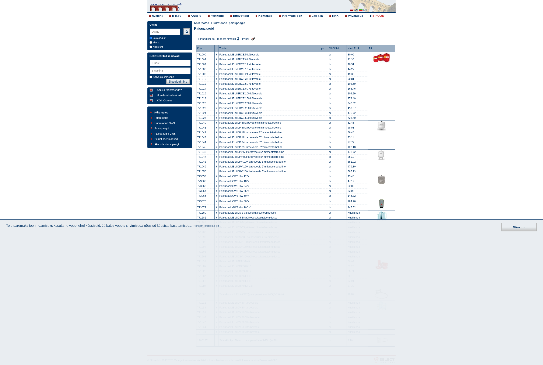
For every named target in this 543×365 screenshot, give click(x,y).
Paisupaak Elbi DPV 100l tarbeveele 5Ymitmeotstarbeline (252, 161)
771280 (201, 212)
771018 (201, 98)
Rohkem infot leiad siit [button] (206, 226)
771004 (201, 64)
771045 (201, 147)
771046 (201, 152)
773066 (201, 195)
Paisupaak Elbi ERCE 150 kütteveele (240, 98)
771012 (201, 83)
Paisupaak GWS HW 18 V (234, 181)
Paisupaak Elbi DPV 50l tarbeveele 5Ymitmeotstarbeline (251, 152)
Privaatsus (355, 15)
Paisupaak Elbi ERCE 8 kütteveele (239, 59)
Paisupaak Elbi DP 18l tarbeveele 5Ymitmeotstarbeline (251, 137)
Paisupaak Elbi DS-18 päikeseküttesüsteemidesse (248, 217)
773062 (201, 186)
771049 (201, 166)
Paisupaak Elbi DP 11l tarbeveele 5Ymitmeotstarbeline (250, 132)
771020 (201, 103)
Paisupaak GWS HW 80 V (234, 201)
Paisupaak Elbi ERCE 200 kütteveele (240, 103)
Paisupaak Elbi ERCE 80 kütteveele (240, 88)
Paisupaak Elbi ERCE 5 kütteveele (239, 54)
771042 (201, 132)
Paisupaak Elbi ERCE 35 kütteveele (240, 78)
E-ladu (176, 15)
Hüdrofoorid (161, 117)
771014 (201, 88)
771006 (201, 69)
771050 (201, 171)
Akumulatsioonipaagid (167, 144)
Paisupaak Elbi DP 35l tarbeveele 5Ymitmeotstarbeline (251, 147)
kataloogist (159, 38)
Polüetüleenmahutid (166, 139)
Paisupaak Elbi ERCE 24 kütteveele (240, 74)
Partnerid (217, 15)
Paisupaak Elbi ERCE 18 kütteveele (240, 69)
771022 (201, 108)
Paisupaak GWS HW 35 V (234, 190)
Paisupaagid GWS (165, 133)
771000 (201, 54)
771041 (201, 127)
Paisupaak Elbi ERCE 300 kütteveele (240, 113)
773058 (201, 176)
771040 (201, 122)
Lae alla (317, 15)
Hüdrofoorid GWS (164, 123)
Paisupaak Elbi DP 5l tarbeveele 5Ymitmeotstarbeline (250, 122)
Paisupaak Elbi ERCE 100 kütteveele (240, 93)
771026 (201, 117)
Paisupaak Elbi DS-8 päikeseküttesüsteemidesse (247, 212)
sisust (156, 42)
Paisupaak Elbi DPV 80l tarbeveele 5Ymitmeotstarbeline (251, 156)
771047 (201, 156)
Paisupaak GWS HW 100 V (235, 207)
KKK (335, 15)
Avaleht (157, 15)
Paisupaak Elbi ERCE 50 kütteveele (240, 83)
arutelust (158, 47)
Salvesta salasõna (163, 77)
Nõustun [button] (519, 227)
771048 (201, 161)
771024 (201, 113)
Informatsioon (292, 15)
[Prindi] (252, 38)
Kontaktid (265, 15)
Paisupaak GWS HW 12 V (234, 176)
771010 (201, 78)
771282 (201, 217)
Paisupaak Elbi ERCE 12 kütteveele (240, 64)
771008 (201, 74)
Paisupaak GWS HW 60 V (234, 195)
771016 (201, 93)
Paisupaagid (161, 128)
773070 (201, 201)
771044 (201, 142)
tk (330, 54)
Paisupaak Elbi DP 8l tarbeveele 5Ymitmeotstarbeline (250, 127)
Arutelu (196, 15)
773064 (201, 190)
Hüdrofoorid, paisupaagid (228, 23)
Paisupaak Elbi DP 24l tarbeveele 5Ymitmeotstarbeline (251, 142)
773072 (201, 207)
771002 (201, 59)
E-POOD (378, 15)
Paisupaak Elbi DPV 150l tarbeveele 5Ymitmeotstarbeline (252, 166)
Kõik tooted (161, 112)
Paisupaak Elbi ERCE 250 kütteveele (240, 108)
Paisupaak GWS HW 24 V (234, 186)
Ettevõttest (241, 15)
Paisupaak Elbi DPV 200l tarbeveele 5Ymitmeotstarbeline (252, 171)
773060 (201, 181)
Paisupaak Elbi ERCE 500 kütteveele (240, 117)
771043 (201, 137)
